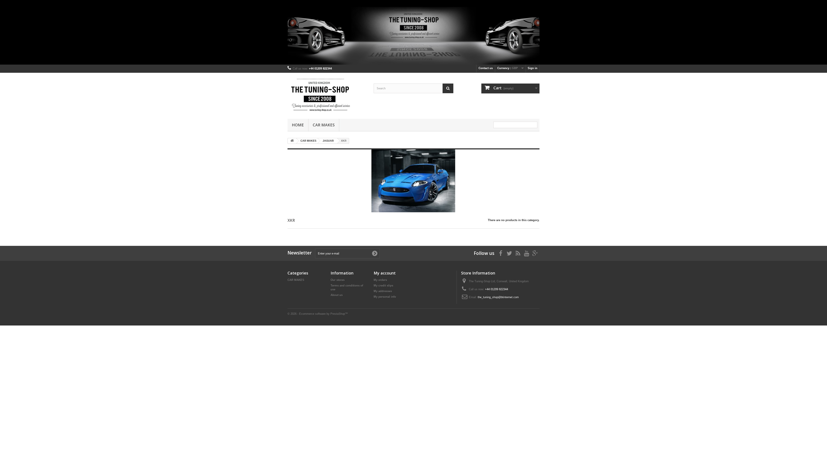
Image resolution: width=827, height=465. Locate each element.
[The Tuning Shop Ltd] (327, 94)
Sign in (532, 68)
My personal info (385, 296)
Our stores (338, 280)
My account (385, 273)
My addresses (383, 291)
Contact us (486, 68)
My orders (380, 280)
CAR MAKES (324, 124)
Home (298, 124)
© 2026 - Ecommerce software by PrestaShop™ (318, 313)
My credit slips (383, 285)
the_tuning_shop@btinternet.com (498, 297)
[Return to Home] (292, 141)
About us (337, 295)
